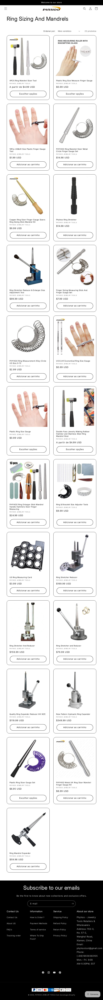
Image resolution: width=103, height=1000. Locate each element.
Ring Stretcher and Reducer (68, 646)
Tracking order (14, 935)
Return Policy (59, 929)
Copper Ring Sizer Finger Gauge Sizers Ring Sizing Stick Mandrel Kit (27, 221)
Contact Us (12, 917)
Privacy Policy (60, 935)
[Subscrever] (73, 903)
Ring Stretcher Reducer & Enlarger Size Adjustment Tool (27, 291)
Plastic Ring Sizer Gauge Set (22, 782)
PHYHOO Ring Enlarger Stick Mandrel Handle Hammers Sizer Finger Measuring (26, 506)
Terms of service (38, 929)
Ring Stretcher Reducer (66, 577)
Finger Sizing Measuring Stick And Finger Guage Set (71, 291)
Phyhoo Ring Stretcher (66, 220)
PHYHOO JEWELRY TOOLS (45, 995)
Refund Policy (60, 923)
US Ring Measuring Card (21, 577)
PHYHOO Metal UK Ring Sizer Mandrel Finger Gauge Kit (73, 783)
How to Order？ (37, 917)
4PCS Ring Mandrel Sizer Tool (23, 81)
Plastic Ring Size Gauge (20, 431)
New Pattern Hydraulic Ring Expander (73, 714)
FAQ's (9, 929)
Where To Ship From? (37, 937)
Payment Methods (38, 923)
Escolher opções (28, 94)
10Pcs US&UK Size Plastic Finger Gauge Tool (27, 150)
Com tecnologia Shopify (65, 995)
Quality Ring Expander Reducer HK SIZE (27, 714)
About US (11, 923)
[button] (6, 9)
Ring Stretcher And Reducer (22, 646)
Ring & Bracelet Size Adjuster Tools (72, 504)
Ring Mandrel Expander (20, 853)
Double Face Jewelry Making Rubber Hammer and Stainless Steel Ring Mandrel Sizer (73, 433)
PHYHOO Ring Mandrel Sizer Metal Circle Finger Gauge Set (72, 150)
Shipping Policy (60, 917)
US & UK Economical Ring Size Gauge (73, 361)
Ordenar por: (49, 31)
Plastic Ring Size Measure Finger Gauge (74, 81)
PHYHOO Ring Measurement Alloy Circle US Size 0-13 (28, 362)
